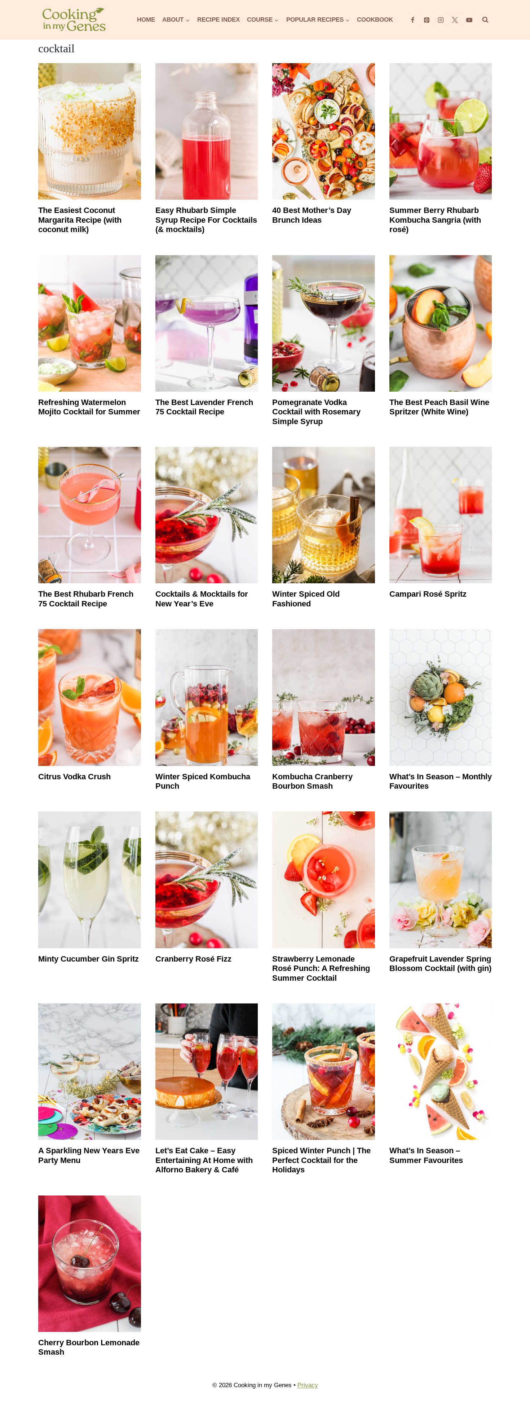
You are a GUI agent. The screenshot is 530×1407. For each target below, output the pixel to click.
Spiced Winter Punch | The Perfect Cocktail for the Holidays (321, 1160)
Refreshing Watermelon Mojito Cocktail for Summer (89, 407)
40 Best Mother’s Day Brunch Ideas (311, 215)
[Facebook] (413, 20)
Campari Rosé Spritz (428, 593)
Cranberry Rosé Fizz (193, 958)
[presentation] (89, 131)
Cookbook (375, 19)
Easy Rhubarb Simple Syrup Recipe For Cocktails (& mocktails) (206, 220)
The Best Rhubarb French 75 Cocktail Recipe (85, 598)
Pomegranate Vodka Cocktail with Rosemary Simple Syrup (316, 412)
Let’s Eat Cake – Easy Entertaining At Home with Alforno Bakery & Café (204, 1160)
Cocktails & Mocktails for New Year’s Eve (201, 598)
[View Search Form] (485, 19)
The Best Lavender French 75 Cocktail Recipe (204, 407)
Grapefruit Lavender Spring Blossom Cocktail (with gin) (440, 963)
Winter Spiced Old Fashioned (306, 598)
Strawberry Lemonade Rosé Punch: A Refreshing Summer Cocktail (321, 968)
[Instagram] (441, 20)
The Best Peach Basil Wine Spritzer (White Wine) (439, 407)
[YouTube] (469, 20)
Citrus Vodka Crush (74, 776)
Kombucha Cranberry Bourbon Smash (312, 781)
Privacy (307, 1385)
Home (146, 19)
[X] (455, 20)
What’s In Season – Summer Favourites (426, 1155)
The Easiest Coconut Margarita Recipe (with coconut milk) (80, 220)
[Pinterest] (427, 20)
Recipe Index (218, 19)
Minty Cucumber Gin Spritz (88, 958)
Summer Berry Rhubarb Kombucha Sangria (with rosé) (435, 220)
